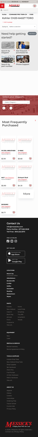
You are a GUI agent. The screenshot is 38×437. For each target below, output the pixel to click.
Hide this (32, 33)
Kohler (4, 14)
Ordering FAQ (11, 401)
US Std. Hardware (12, 375)
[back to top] (35, 123)
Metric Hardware (12, 377)
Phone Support (22, 64)
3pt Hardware (11, 367)
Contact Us (9, 432)
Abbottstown (11, 278)
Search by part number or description (7, 65)
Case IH (9, 312)
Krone (20, 306)
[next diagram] (11, 108)
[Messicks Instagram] (15, 241)
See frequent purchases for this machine (22, 52)
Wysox (9, 296)
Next (11, 105)
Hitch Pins (10, 370)
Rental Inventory (12, 346)
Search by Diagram (5, 52)
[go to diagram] (8, 45)
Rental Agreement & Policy (15, 349)
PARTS (9, 303)
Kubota (9, 306)
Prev (3, 105)
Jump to (5, 26)
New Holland (11, 309)
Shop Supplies (11, 364)
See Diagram (5, 152)
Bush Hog (10, 314)
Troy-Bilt (20, 314)
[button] (35, 5)
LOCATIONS (10, 270)
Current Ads (11, 406)
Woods (20, 320)
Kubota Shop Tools (13, 359)
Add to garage (8, 22)
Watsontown (11, 294)
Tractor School (11, 403)
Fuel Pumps (11, 372)
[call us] (22, 59)
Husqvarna (10, 322)
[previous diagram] (3, 108)
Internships (10, 398)
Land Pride (21, 309)
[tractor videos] (12, 241)
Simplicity (21, 312)
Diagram (5, 99)
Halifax (9, 286)
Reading (9, 291)
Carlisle (9, 283)
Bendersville (11, 281)
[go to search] (14, 65)
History (9, 393)
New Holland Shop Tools (15, 362)
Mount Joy (10, 273)
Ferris (8, 320)
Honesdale (10, 288)
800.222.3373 (20, 232)
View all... (10, 325)
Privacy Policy (11, 409)
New (8, 336)
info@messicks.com (15, 227)
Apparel (9, 390)
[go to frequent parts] (28, 51)
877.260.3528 (24, 229)
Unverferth (21, 317)
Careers (9, 395)
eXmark (9, 317)
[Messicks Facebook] (8, 241)
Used (8, 338)
